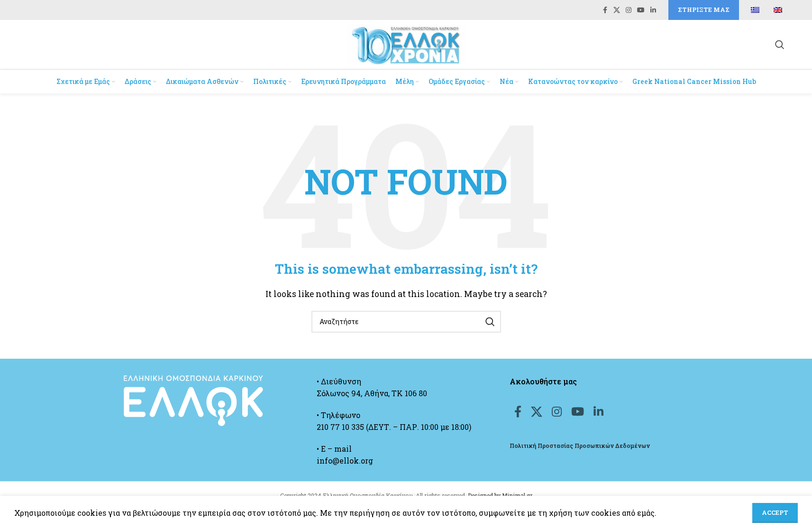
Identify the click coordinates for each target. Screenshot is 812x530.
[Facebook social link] (605, 10)
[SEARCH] (490, 322)
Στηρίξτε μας (704, 9)
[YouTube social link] (641, 10)
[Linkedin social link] (653, 10)
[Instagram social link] (628, 10)
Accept (775, 512)
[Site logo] (406, 43)
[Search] (779, 44)
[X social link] (617, 10)
